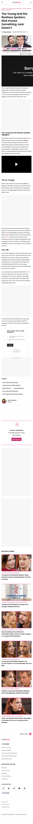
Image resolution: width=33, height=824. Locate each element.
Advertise (4, 773)
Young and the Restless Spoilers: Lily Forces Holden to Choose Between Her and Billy (16, 663)
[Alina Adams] (5, 401)
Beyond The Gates (7, 759)
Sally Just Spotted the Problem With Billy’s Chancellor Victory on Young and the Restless (16, 720)
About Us (4, 767)
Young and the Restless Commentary (12, 630)
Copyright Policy (5, 807)
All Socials (5, 793)
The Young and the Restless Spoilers (12, 394)
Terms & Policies (6, 776)
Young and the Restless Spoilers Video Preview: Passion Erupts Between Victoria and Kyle (16, 577)
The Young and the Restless (10, 382)
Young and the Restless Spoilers (11, 385)
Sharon (28, 272)
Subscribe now (16, 439)
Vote (10, 345)
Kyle (30, 138)
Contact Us (5, 779)
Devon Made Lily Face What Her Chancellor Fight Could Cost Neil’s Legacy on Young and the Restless (16, 634)
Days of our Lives (6, 747)
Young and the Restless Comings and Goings (14, 602)
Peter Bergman (6, 388)
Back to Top (24, 734)
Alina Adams (7, 32)
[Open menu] (2, 2)
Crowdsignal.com (16, 351)
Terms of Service (5, 804)
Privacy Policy (5, 802)
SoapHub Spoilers (19, 388)
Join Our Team (6, 770)
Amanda (7, 237)
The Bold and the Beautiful (9, 756)
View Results (16, 349)
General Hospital (6, 750)
